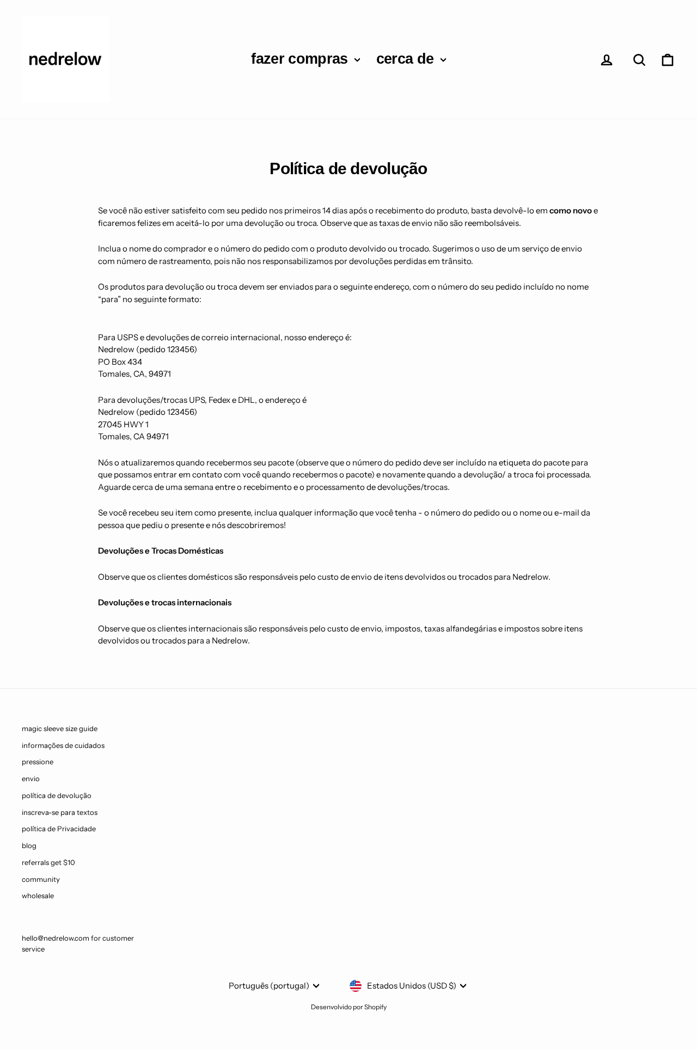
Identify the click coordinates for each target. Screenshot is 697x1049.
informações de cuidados (63, 745)
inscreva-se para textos (59, 812)
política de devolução (56, 795)
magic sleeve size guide (59, 728)
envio (31, 778)
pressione (37, 761)
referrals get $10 (48, 862)
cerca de (407, 59)
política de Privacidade (59, 828)
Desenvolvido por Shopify (349, 1007)
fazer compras (301, 59)
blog (29, 845)
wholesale (38, 895)
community (41, 879)
